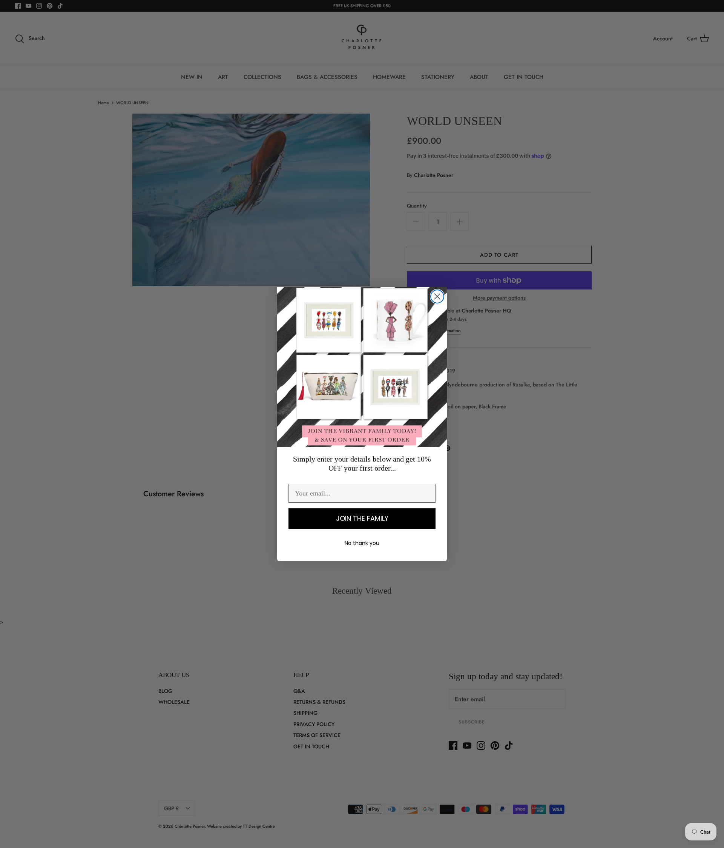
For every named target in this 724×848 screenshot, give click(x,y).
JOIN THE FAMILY (362, 518)
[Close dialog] (437, 296)
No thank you (362, 543)
